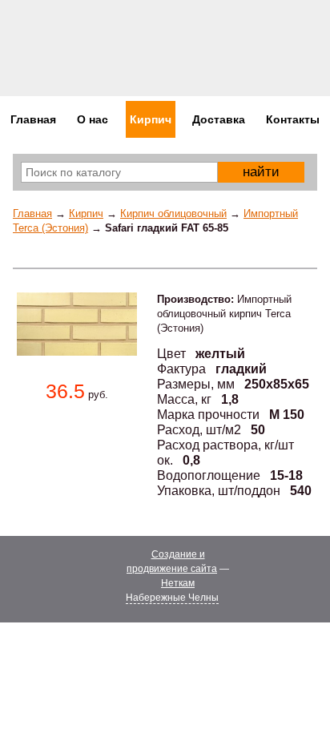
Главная (32, 213)
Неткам (178, 583)
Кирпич (86, 213)
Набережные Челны (172, 597)
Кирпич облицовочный (173, 213)
